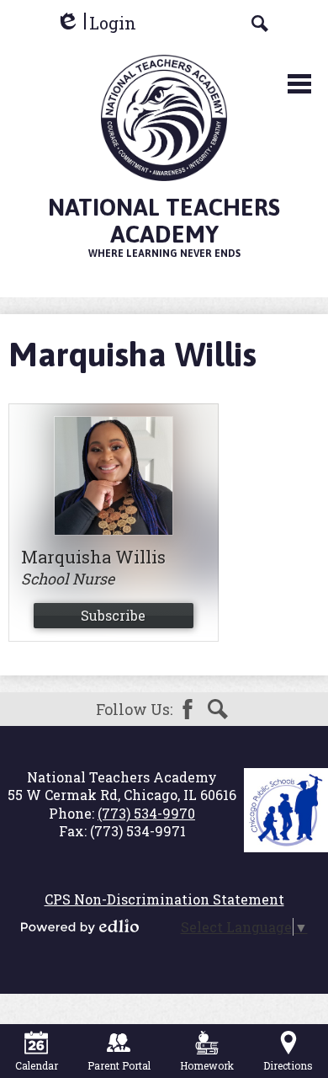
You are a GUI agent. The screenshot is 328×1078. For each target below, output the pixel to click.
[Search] (259, 23)
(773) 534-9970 (146, 813)
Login (96, 23)
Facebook (187, 709)
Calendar (36, 1065)
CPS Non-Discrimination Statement (164, 899)
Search (218, 709)
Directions (288, 1065)
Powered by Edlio (80, 926)
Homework (207, 1065)
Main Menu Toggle (299, 83)
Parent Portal (119, 1065)
